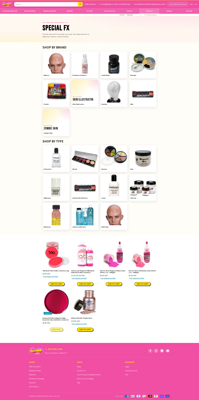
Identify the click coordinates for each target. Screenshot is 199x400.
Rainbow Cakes (35, 371)
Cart (196, 4)
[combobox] (46, 4)
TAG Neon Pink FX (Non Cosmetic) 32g (56, 271)
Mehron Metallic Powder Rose (81, 318)
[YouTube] (167, 351)
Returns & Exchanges (85, 379)
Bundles (169, 11)
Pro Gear (189, 11)
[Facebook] (150, 351)
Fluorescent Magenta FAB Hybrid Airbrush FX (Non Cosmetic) (82, 271)
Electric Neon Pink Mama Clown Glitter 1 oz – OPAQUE (142, 271)
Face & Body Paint (30, 11)
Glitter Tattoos (109, 11)
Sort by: (122, 15)
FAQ (78, 383)
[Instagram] (156, 351)
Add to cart (85, 284)
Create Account (131, 371)
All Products (34, 386)
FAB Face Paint (35, 367)
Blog (79, 367)
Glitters (90, 11)
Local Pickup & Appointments (89, 374)
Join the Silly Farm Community (178, 4)
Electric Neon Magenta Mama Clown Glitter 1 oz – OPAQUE (112, 271)
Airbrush (70, 11)
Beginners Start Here (10, 11)
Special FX (149, 11)
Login (191, 4)
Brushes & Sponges (49, 11)
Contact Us (81, 371)
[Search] (80, 4)
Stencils (129, 11)
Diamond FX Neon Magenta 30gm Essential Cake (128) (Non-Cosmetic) (56, 319)
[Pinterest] (162, 351)
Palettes (32, 374)
